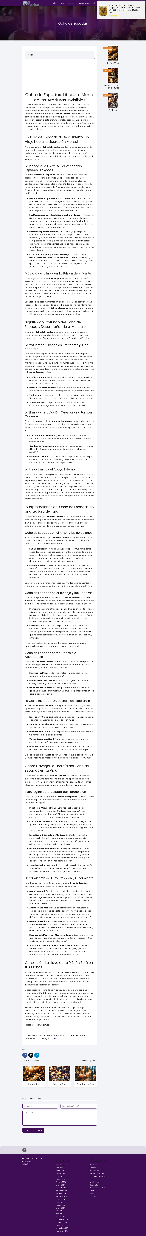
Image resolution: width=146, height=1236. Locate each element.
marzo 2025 (60, 1205)
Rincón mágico (96, 1182)
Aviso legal (26, 1161)
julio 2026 (59, 1168)
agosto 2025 (61, 1199)
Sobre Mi (25, 1164)
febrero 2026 (61, 1182)
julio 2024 (59, 1211)
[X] (30, 1055)
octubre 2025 (61, 1194)
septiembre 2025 (62, 1196)
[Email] (24, 1150)
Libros (92, 1179)
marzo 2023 (60, 1225)
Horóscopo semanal (86, 3)
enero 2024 (60, 1217)
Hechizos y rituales (97, 1173)
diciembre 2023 (62, 1219)
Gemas (71, 3)
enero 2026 (60, 1185)
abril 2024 (59, 1214)
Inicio (54, 3)
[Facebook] (24, 1055)
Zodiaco (93, 1196)
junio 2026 (60, 1171)
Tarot (92, 1191)
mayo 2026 (60, 1173)
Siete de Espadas (89, 1061)
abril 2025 (59, 1202)
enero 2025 (60, 1208)
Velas (62, 3)
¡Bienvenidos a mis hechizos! (33, 1158)
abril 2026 (59, 1176)
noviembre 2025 (62, 1191)
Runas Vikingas (95, 1185)
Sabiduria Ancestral (97, 1188)
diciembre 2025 (62, 1188)
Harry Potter (94, 1171)
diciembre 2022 (62, 1228)
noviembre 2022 (62, 1231)
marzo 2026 (60, 1179)
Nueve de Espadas (31, 1061)
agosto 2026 (61, 1165)
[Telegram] (36, 1055)
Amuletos (93, 1165)
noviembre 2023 (62, 1222)
